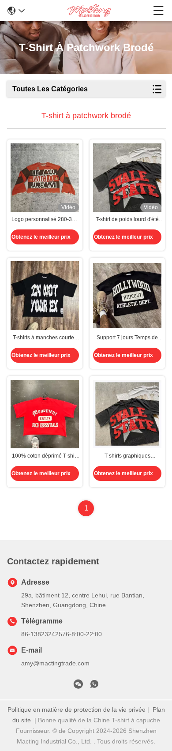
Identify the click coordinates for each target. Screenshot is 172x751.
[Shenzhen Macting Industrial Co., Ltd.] (89, 10)
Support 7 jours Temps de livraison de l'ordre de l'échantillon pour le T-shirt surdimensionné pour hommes (127, 338)
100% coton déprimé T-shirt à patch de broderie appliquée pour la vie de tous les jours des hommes (45, 456)
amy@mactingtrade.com (55, 663)
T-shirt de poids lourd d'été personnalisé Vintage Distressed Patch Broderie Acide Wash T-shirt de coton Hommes (127, 219)
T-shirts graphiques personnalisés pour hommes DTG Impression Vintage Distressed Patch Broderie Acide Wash (127, 456)
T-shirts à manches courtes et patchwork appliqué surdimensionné (45, 338)
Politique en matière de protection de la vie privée (76, 709)
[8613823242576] (94, 685)
